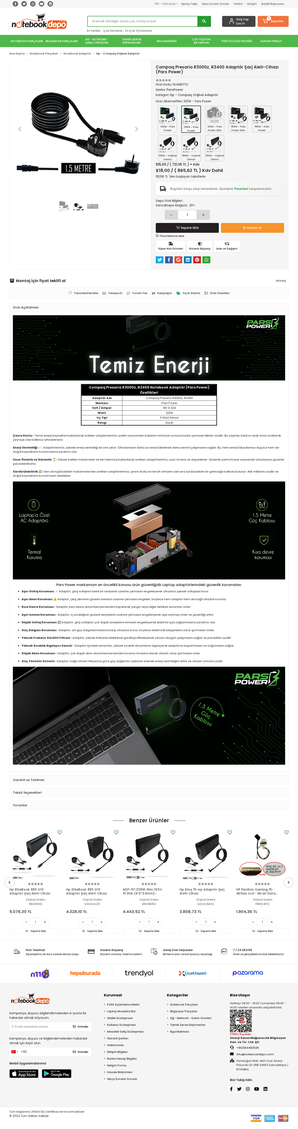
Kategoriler (177, 995)
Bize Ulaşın (240, 995)
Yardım (238, 4)
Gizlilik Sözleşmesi (120, 1018)
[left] (9, 882)
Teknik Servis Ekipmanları (188, 1025)
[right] (289, 882)
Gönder (82, 1026)
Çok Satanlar (112, 31)
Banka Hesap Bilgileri (122, 1059)
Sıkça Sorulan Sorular (215, 4)
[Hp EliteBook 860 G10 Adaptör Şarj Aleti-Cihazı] (35, 855)
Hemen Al (254, 228)
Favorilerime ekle (171, 236)
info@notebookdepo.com (255, 1054)
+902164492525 (247, 1048)
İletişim (252, 4)
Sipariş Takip (189, 4)
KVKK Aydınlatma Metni (123, 1004)
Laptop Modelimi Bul (121, 1011)
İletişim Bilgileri (117, 1052)
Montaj (281, 281)
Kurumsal (113, 995)
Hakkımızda (115, 1045)
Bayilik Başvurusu (272, 4)
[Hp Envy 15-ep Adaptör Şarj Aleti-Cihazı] (206, 855)
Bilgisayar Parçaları (183, 1011)
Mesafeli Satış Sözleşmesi (125, 1032)
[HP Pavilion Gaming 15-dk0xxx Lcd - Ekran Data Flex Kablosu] (262, 855)
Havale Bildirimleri (119, 1072)
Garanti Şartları (117, 1038)
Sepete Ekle (190, 228)
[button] (273, 21)
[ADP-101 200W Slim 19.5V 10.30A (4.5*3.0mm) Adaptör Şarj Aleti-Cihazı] (149, 855)
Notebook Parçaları (184, 1004)
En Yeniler (93, 31)
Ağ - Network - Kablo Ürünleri (190, 1018)
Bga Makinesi (179, 1032)
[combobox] (15, 1052)
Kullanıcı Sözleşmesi (121, 1025)
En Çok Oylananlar (138, 31)
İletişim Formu (117, 1065)
